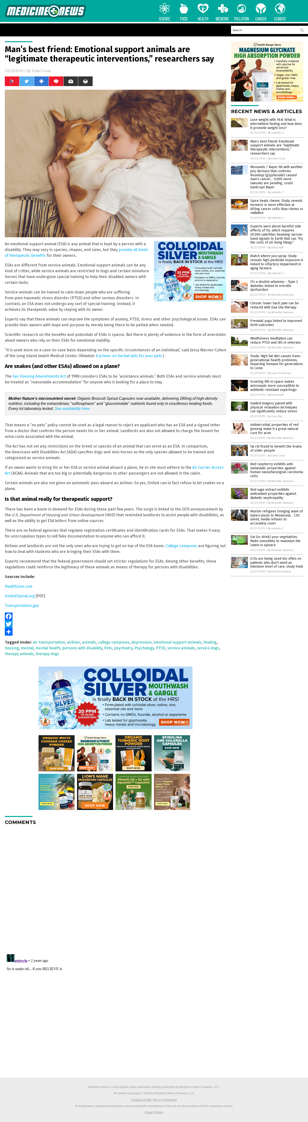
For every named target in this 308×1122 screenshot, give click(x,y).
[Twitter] (115, 624)
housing (12, 648)
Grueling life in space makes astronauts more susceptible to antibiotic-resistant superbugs (274, 386)
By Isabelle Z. (276, 132)
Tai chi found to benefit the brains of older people (276, 448)
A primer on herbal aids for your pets (129, 356)
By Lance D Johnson (279, 373)
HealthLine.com (18, 586)
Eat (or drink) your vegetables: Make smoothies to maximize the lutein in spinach (275, 541)
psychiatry (123, 648)
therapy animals (19, 654)
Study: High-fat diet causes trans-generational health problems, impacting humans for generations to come (276, 362)
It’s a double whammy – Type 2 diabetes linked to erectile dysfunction (274, 286)
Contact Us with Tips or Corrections (154, 1100)
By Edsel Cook (276, 158)
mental (27, 648)
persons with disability (82, 648)
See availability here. (72, 409)
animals (89, 642)
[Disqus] (115, 889)
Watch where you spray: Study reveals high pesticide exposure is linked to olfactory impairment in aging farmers (276, 262)
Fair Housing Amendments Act (39, 376)
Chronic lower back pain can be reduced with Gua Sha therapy (274, 305)
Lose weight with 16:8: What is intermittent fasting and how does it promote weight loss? (276, 124)
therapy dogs (47, 654)
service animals (181, 648)
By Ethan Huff (275, 247)
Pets (108, 648)
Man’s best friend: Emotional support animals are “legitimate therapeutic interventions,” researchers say (274, 147)
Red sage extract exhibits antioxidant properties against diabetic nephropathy (273, 494)
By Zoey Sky (275, 416)
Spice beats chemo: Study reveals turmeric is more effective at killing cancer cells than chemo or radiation (276, 207)
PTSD (160, 648)
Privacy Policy (154, 1112)
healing (210, 642)
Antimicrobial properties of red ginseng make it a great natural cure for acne (274, 429)
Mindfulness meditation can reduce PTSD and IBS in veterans (275, 340)
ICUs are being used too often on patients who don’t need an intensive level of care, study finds (276, 563)
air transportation (49, 642)
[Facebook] (115, 616)
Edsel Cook (41, 71)
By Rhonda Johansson (281, 294)
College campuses (181, 546)
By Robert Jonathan (279, 571)
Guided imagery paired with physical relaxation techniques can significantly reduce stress (273, 407)
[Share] (115, 632)
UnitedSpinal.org (20, 596)
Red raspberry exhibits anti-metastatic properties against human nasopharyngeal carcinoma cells (276, 470)
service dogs (208, 648)
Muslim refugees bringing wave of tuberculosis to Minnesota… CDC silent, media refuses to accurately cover (276, 517)
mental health (47, 648)
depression (141, 642)
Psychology (144, 648)
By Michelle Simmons (281, 312)
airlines (73, 642)
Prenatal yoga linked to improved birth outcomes (276, 323)
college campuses (113, 642)
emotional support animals (177, 642)
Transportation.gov (22, 605)
